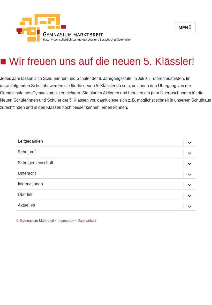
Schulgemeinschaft (35, 163)
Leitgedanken (30, 141)
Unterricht (27, 173)
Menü (185, 28)
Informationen (30, 184)
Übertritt (25, 194)
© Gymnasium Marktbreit (35, 221)
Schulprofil (27, 152)
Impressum (65, 221)
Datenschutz (87, 221)
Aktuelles (26, 205)
